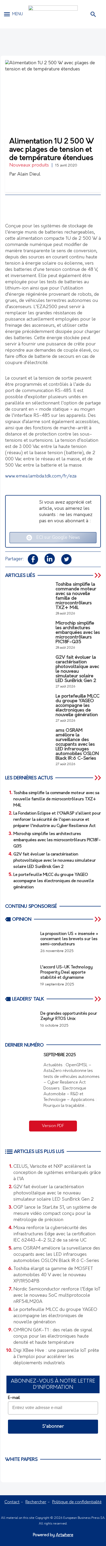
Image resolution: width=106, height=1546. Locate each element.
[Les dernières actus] (98, 777)
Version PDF (53, 1126)
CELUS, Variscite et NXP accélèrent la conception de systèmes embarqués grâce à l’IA (57, 1172)
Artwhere (64, 1535)
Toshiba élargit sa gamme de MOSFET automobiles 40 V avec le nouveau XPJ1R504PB (53, 1275)
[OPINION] (98, 919)
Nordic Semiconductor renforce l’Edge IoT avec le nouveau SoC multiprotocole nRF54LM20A (57, 1295)
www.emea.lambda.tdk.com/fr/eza (40, 476)
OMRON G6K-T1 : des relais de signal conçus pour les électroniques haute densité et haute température (52, 1336)
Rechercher (35, 1502)
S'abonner (53, 1426)
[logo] (53, 14)
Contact (12, 1502)
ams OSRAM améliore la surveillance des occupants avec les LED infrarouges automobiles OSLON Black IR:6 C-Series (56, 1254)
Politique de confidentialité (77, 1502)
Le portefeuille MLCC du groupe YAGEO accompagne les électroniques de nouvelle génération (55, 1316)
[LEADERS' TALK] (98, 998)
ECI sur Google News (56, 537)
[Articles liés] (98, 575)
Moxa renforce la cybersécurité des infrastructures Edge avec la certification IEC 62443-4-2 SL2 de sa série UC (54, 1234)
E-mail (14, 1398)
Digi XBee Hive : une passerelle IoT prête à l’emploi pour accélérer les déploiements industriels (56, 1357)
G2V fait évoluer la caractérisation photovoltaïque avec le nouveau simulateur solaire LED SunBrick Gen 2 (53, 1193)
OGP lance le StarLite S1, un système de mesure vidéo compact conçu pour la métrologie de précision (55, 1213)
